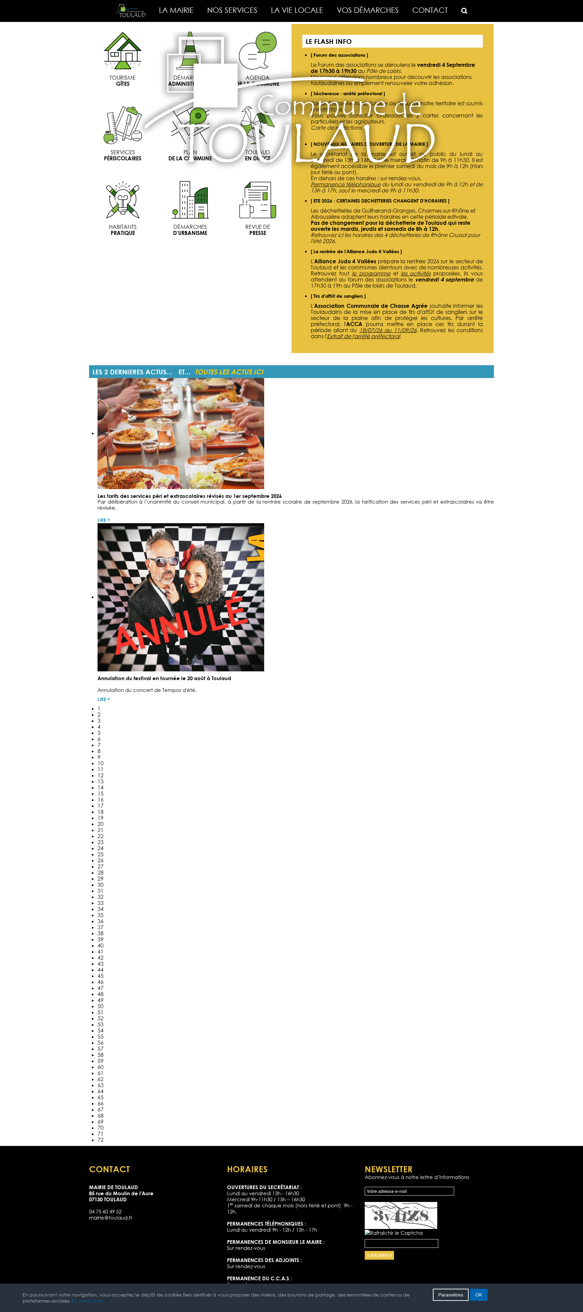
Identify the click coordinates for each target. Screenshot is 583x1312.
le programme (371, 273)
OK (478, 1294)
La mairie (176, 10)
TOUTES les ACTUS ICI (229, 372)
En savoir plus (87, 1301)
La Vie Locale (297, 10)
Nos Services (232, 10)
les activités (416, 273)
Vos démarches (368, 10)
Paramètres (450, 1294)
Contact (430, 10)
